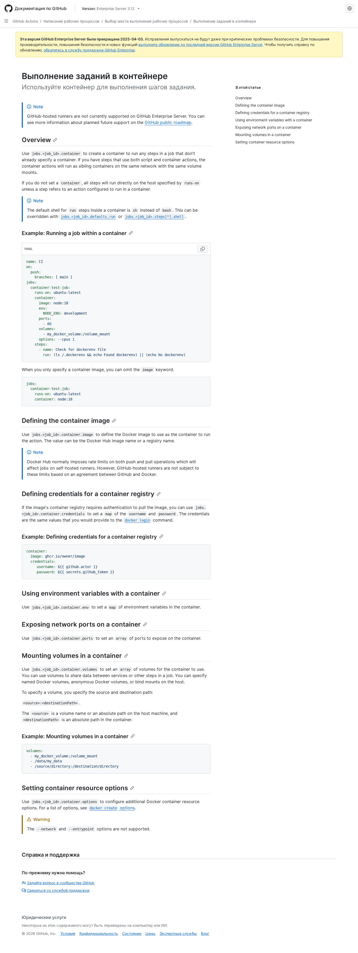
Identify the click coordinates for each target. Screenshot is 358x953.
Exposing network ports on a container (81, 624)
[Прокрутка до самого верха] (346, 941)
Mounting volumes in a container (72, 655)
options (112, 807)
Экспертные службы (178, 933)
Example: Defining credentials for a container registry (89, 537)
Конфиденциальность (98, 933)
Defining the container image (66, 420)
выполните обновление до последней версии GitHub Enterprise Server (200, 44)
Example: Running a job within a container (74, 233)
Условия (68, 933)
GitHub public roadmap (168, 122)
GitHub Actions (25, 21)
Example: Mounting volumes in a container (75, 736)
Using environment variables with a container (91, 593)
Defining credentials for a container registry (88, 494)
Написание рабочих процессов (71, 21)
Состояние (131, 933)
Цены (150, 933)
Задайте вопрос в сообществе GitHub (60, 883)
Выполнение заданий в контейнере (224, 21)
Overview (36, 140)
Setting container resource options (75, 788)
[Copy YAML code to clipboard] (202, 249)
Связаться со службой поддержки (58, 890)
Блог (205, 933)
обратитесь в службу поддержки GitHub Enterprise (89, 50)
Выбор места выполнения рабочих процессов (146, 21)
